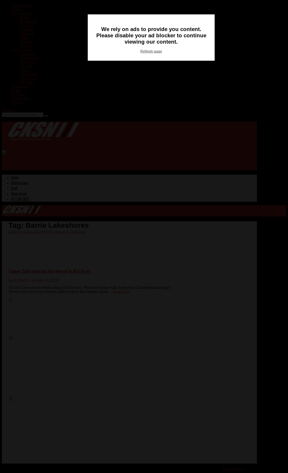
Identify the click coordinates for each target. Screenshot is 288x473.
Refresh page (151, 51)
